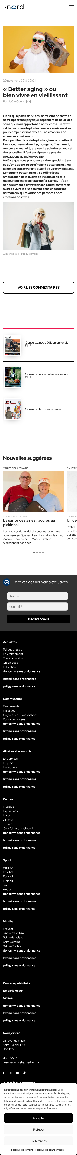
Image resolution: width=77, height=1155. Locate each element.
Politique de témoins (22, 1149)
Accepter (38, 1118)
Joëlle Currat (16, 101)
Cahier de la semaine (15, 468)
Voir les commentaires (39, 287)
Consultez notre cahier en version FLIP (47, 375)
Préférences (38, 1141)
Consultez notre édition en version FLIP (47, 344)
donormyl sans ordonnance (21, 671)
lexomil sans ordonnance (19, 679)
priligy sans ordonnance (19, 686)
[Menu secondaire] (71, 6)
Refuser (38, 1129)
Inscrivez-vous (38, 619)
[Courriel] (28, 101)
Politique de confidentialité (49, 1149)
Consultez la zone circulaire (43, 409)
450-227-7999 (12, 1058)
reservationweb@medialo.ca (21, 1062)
